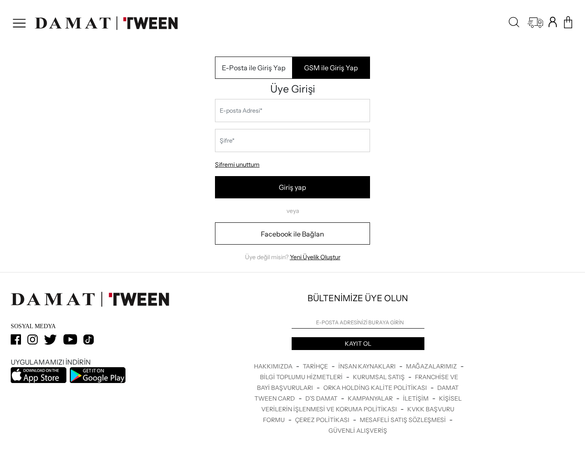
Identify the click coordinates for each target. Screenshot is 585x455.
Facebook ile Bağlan (292, 234)
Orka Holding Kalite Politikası (375, 388)
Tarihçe (316, 366)
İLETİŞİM (416, 398)
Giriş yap (292, 187)
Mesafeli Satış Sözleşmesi (403, 420)
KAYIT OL (358, 343)
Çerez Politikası (323, 420)
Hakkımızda (274, 366)
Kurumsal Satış (379, 377)
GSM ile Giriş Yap (331, 67)
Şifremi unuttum (237, 164)
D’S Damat (322, 398)
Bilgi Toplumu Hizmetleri (302, 377)
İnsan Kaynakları (367, 366)
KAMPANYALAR (371, 398)
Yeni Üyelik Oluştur (315, 257)
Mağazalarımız (432, 366)
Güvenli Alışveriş (357, 430)
